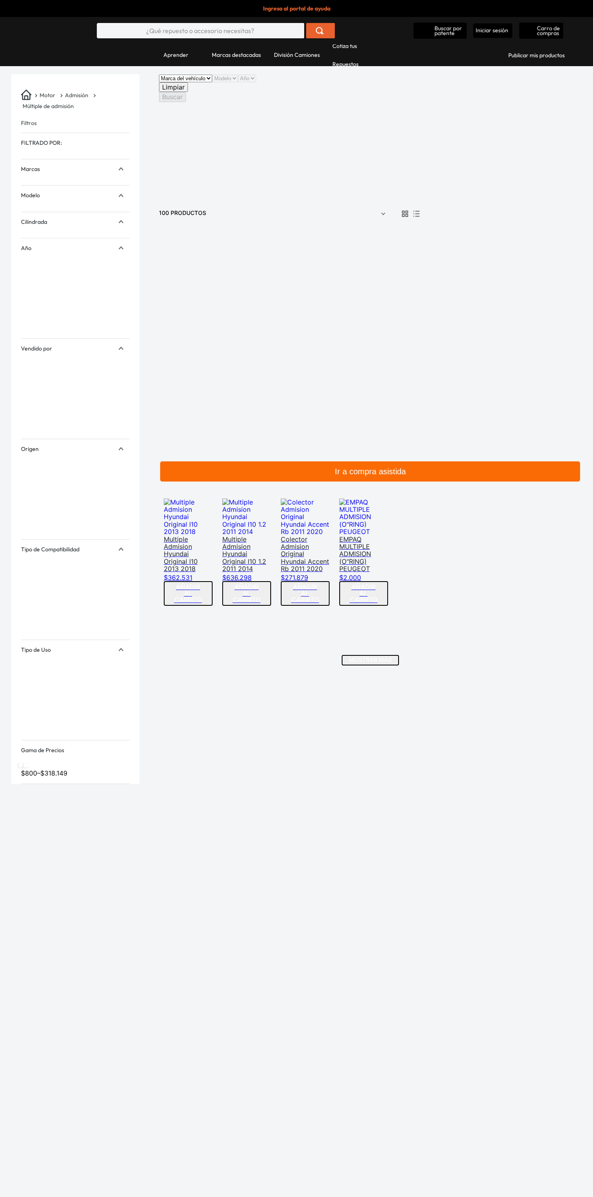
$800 (29, 773)
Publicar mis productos (536, 55)
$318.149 (52, 773)
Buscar (172, 97)
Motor (47, 95)
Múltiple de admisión (48, 106)
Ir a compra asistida (370, 471)
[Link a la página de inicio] (27, 95)
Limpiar (173, 87)
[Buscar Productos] (319, 30)
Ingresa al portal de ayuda (296, 8)
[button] (440, 31)
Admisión (76, 95)
